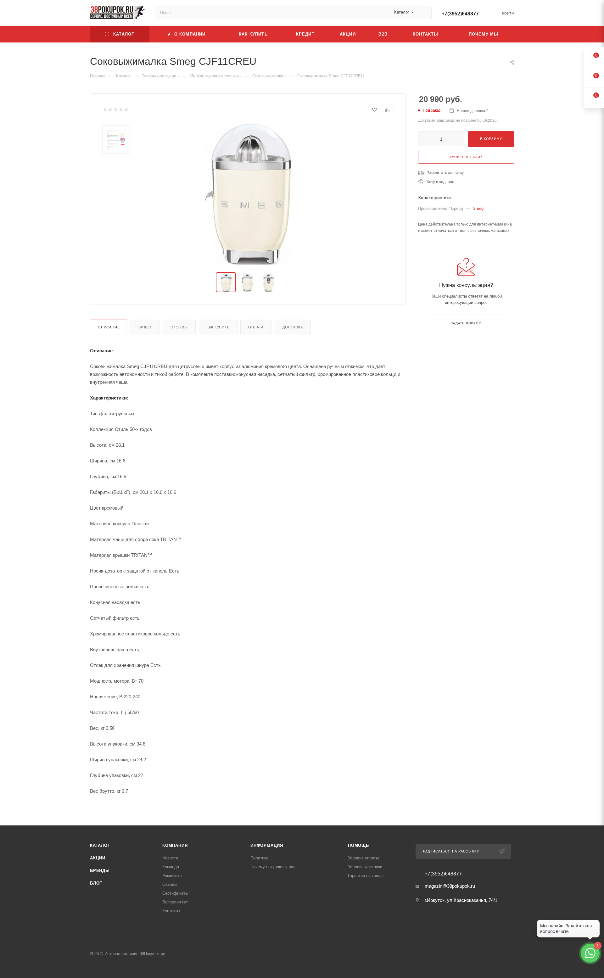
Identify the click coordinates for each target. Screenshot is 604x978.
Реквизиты (172, 875)
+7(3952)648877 (460, 13)
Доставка (292, 327)
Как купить (218, 327)
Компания (174, 845)
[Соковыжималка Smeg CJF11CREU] (248, 194)
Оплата (256, 327)
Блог (96, 883)
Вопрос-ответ (175, 902)
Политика (259, 858)
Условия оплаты (363, 858)
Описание (109, 327)
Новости (170, 858)
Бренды (100, 870)
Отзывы (179, 327)
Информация (266, 845)
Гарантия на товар (365, 875)
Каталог (100, 845)
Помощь (358, 845)
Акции (97, 858)
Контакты (171, 910)
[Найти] (424, 12)
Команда (170, 866)
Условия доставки (365, 866)
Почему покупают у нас (272, 866)
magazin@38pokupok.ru (450, 886)
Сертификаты (175, 893)
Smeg (478, 208)
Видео (145, 327)
